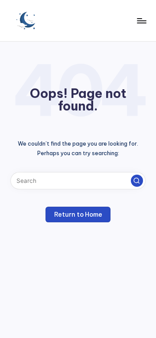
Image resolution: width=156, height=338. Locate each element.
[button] (137, 181)
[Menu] (141, 20)
